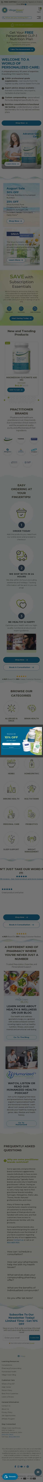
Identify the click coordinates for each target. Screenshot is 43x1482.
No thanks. (11, 747)
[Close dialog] (41, 728)
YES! (11, 744)
